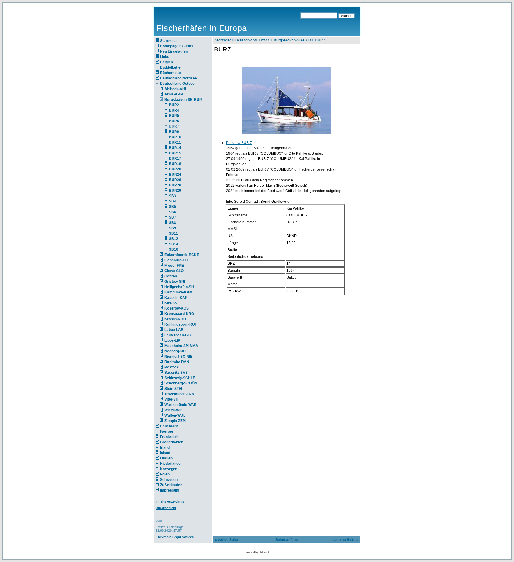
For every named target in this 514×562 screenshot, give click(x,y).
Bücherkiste (170, 73)
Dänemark (169, 426)
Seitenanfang (286, 540)
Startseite (168, 41)
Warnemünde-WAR (180, 405)
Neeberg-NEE (176, 351)
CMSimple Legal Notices (175, 537)
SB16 (173, 249)
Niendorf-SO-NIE (178, 356)
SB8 (172, 223)
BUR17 (175, 158)
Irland (165, 447)
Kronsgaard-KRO (179, 314)
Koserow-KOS (176, 308)
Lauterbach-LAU (178, 335)
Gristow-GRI (174, 282)
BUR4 (174, 110)
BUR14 (175, 148)
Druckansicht (166, 508)
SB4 (172, 201)
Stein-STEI (173, 389)
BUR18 (175, 164)
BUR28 (175, 185)
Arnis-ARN (173, 94)
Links (164, 57)
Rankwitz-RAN (176, 362)
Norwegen (168, 469)
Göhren (170, 276)
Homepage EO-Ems (176, 46)
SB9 (172, 228)
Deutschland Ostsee (177, 83)
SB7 (172, 217)
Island (165, 453)
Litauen (166, 458)
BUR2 (174, 105)
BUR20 (175, 169)
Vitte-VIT (171, 399)
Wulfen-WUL (174, 415)
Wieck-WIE (173, 410)
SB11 (173, 233)
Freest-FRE (174, 265)
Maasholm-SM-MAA (181, 346)
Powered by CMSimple (257, 552)
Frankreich (169, 437)
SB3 (172, 196)
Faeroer (166, 431)
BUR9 (174, 132)
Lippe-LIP (172, 340)
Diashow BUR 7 (239, 143)
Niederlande (174, 463)
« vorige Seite (226, 540)
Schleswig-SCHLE (179, 378)
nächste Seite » (345, 540)
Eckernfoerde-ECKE (181, 255)
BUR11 (175, 142)
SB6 (172, 212)
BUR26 (175, 180)
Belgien (166, 62)
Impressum (169, 490)
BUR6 (174, 121)
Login (159, 520)
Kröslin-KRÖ (175, 319)
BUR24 (175, 174)
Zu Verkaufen (171, 485)
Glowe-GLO (174, 271)
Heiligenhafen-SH (179, 287)
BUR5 (174, 116)
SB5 (172, 207)
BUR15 (175, 153)
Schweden (169, 480)
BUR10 (175, 137)
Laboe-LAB (174, 330)
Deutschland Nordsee (178, 78)
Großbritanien (171, 442)
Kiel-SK (170, 303)
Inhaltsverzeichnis (170, 501)
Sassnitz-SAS (176, 373)
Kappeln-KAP (175, 298)
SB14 (173, 244)
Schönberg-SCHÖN (180, 383)
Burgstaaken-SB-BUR (183, 100)
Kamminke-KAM (178, 292)
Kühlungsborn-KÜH (181, 324)
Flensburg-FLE (176, 260)
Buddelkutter (171, 67)
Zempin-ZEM (175, 421)
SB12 (173, 239)
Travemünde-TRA (179, 394)
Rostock (171, 367)
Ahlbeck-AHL (175, 89)
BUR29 (175, 191)
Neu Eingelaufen (174, 51)
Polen (165, 474)
